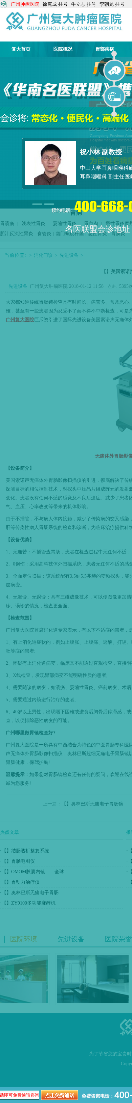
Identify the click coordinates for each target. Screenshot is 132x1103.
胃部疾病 (104, 49)
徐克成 (50, 4)
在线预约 (114, 96)
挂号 (63, 4)
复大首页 (21, 49)
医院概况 (62, 49)
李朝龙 (107, 4)
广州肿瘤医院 (25, 4)
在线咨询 (114, 70)
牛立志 (78, 4)
